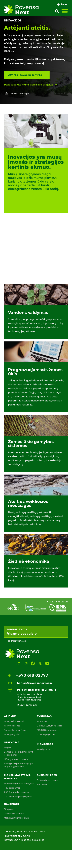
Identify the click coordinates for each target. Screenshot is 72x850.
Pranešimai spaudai (14, 813)
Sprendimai (12, 742)
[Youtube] (47, 663)
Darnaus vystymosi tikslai (49, 725)
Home (14, 93)
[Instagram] (25, 663)
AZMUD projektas (46, 734)
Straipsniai (9, 809)
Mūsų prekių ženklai (14, 721)
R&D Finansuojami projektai (18, 796)
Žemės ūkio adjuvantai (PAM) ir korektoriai (18, 753)
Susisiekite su (47, 775)
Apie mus (10, 716)
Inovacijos (45, 744)
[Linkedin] (18, 663)
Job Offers (42, 784)
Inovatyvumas (44, 749)
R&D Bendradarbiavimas (16, 792)
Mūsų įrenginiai (12, 734)
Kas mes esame (12, 725)
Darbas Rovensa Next (15, 730)
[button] (57, 11)
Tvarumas (44, 716)
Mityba (7, 747)
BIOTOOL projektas (47, 730)
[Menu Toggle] (64, 11)
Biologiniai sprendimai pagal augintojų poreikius (18, 765)
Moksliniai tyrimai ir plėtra (16, 818)
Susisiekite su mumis (47, 780)
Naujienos (11, 804)
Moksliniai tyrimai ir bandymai (19, 783)
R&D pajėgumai (12, 788)
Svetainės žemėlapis (17, 836)
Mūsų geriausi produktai (16, 759)
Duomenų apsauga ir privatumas (25, 831)
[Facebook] (32, 663)
